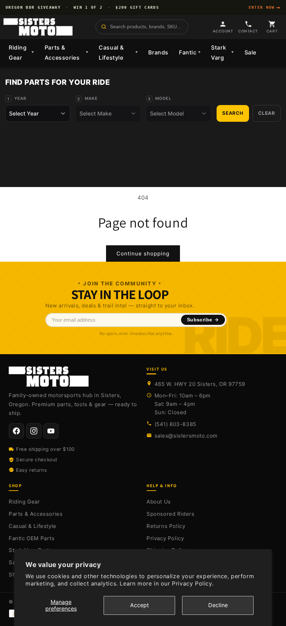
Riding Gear (21, 52)
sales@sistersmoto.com (186, 435)
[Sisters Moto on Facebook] (16, 431)
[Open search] (142, 27)
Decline (218, 605)
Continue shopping (143, 253)
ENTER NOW (264, 7)
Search (232, 113)
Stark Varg (222, 52)
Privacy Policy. (192, 583)
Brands (158, 52)
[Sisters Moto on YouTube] (51, 431)
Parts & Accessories (66, 52)
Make (91, 98)
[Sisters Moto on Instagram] (34, 431)
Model (163, 98)
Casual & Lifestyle (118, 52)
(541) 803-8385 (175, 424)
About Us (158, 501)
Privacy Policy (165, 538)
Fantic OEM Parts (32, 538)
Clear (266, 113)
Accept (139, 605)
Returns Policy (165, 526)
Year (20, 98)
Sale (250, 52)
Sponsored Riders (170, 514)
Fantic (190, 52)
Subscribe (199, 319)
